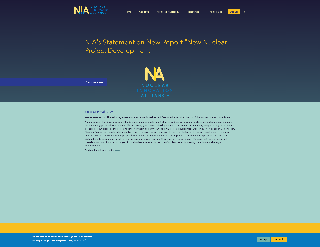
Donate (234, 11)
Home (128, 11)
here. (117, 150)
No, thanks (279, 239)
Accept (264, 239)
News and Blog (214, 11)
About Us (144, 11)
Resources (193, 11)
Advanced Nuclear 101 (169, 11)
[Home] (92, 10)
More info (82, 240)
